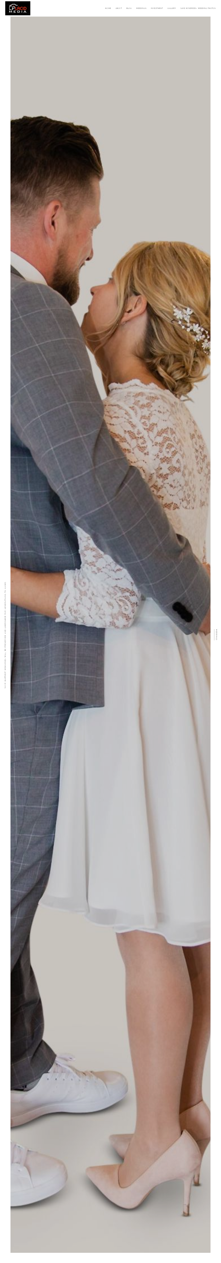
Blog (129, 8)
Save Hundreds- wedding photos (198, 8)
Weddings (141, 8)
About (118, 8)
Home (108, 8)
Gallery (172, 8)
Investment (157, 8)
